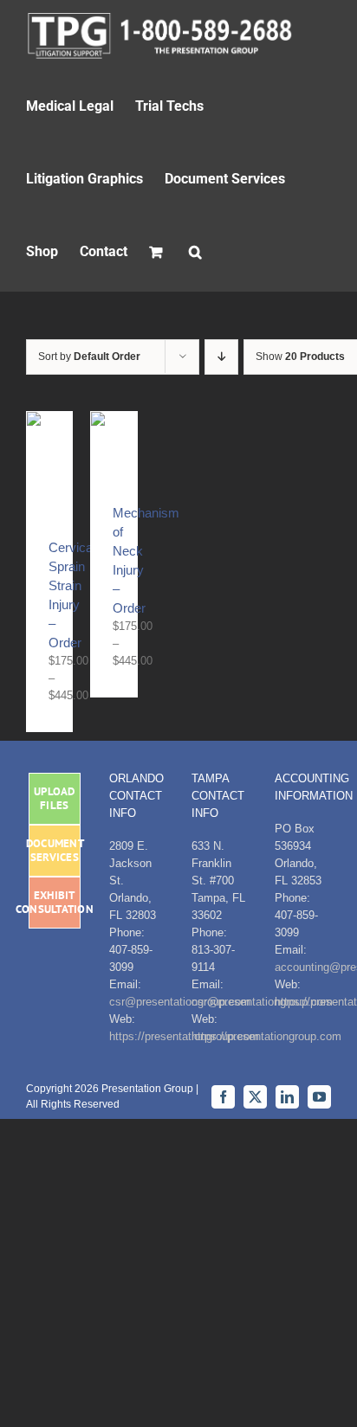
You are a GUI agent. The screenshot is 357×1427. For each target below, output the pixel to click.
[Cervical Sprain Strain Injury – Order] (49, 420)
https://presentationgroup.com (266, 1036)
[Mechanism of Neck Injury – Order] (113, 420)
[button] (195, 251)
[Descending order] (221, 357)
